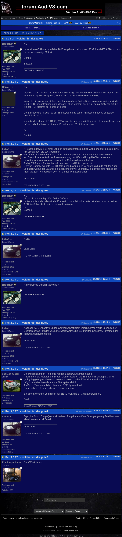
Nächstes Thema (90, 28)
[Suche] (118, 23)
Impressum (49, 527)
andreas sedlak (85, 412)
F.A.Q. (66, 23)
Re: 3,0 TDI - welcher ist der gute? (26, 81)
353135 (117, 233)
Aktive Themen (53, 23)
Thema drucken (10, 33)
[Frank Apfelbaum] (12, 481)
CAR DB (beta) (81, 23)
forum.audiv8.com (8, 18)
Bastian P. (87, 82)
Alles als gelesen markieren (30, 518)
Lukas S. (88, 191)
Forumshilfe (95, 518)
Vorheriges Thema (32, 28)
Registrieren (103, 18)
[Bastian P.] (12, 62)
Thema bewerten (31, 33)
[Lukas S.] (12, 167)
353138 (117, 368)
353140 (117, 457)
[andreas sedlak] (12, 391)
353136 (117, 279)
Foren (20, 18)
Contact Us (81, 518)
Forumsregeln (8, 518)
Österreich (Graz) (9, 77)
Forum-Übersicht (35, 23)
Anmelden (116, 18)
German (29, 18)
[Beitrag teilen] (109, 38)
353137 (117, 322)
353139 (117, 411)
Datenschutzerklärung (67, 527)
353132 (117, 81)
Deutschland (7, 403)
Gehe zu (40, 500)
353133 (117, 143)
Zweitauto (40, 18)
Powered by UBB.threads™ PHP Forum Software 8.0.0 (61, 536)
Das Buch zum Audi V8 (34, 70)
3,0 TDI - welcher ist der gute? (24, 38)
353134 (117, 190)
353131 (117, 39)
